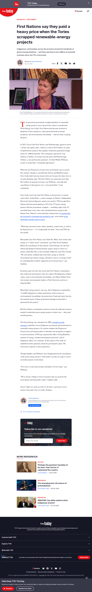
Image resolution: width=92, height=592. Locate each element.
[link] (57, 63)
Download (61, 4)
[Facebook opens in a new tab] (47, 568)
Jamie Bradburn (42, 472)
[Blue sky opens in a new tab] (43, 568)
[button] (46, 523)
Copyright (42, 575)
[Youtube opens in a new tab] (56, 568)
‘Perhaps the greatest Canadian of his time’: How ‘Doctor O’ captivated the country (53, 467)
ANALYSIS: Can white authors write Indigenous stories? (53, 501)
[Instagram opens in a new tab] (60, 568)
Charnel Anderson (36, 61)
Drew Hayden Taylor (43, 488)
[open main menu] (88, 11)
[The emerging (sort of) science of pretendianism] (26, 485)
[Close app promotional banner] (88, 3)
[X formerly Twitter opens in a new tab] (52, 568)
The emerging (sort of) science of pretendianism (52, 484)
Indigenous (21, 19)
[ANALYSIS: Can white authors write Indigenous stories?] (26, 502)
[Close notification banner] (86, 578)
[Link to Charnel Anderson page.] (20, 62)
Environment (31, 19)
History (40, 462)
